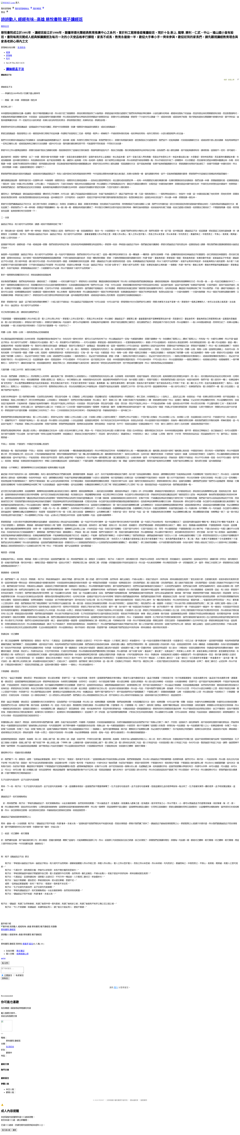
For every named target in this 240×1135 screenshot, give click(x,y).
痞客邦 (25, 944)
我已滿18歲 (6, 1130)
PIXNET (101, 1100)
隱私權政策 (134, 1100)
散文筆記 (20, 951)
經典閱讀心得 (22, 954)
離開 (14, 1130)
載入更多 (5, 963)
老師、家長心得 (229, 80)
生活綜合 (22, 47)
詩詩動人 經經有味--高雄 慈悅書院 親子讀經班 (42, 19)
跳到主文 (5, 26)
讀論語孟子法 (15, 69)
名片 (8, 58)
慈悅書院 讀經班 (8, 930)
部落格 (9, 55)
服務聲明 (143, 1100)
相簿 (8, 52)
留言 (31, 944)
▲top (3, 958)
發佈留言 (5, 978)
